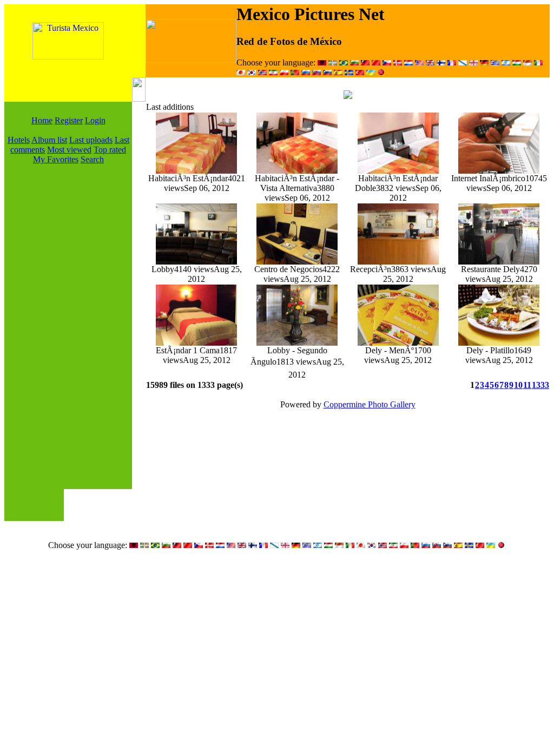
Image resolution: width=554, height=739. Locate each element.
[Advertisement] (68, 326)
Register (69, 120)
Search (92, 159)
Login (95, 120)
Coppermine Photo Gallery (370, 404)
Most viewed (69, 149)
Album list (49, 139)
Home (41, 120)
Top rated (110, 149)
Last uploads (91, 139)
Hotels (19, 139)
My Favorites (55, 159)
